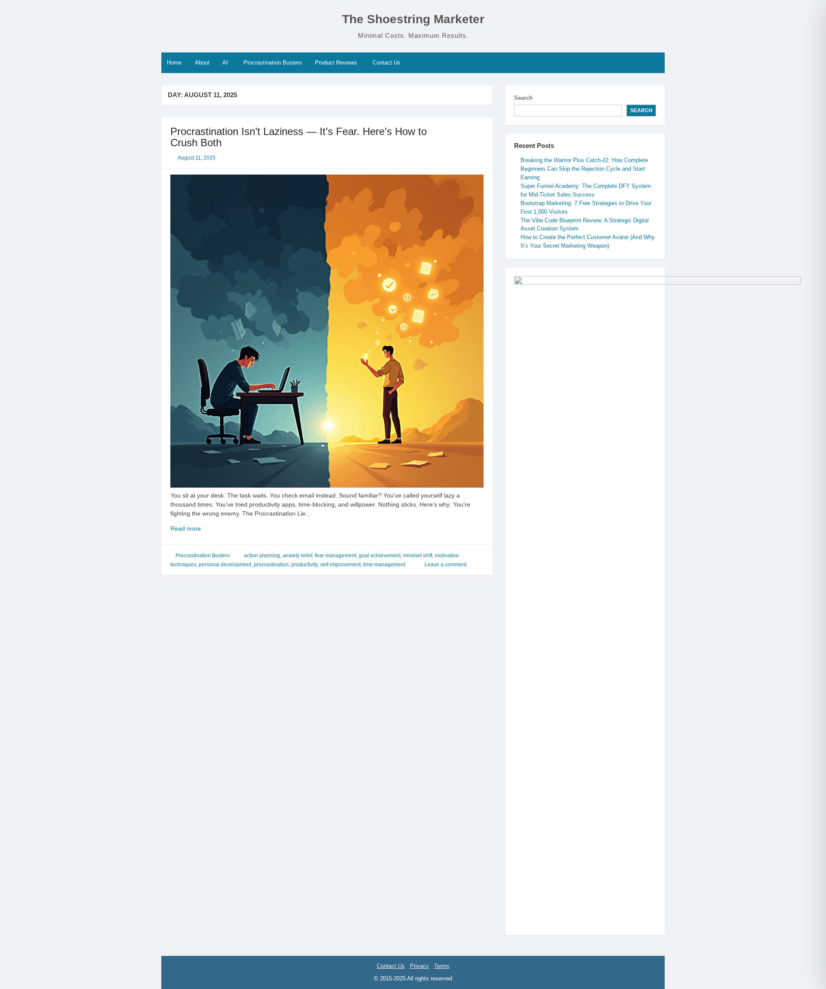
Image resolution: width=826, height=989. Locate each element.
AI (225, 62)
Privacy (419, 966)
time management (384, 565)
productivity (304, 565)
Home (174, 62)
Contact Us (387, 62)
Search (523, 98)
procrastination (271, 565)
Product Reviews (336, 62)
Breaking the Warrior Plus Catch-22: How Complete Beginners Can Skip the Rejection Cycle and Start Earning (584, 169)
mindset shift (417, 556)
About (202, 62)
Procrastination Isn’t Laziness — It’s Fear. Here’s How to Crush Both (298, 137)
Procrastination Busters (272, 62)
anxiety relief (297, 556)
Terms (442, 966)
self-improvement (340, 565)
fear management (335, 556)
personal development (225, 565)
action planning (262, 556)
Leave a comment (445, 565)
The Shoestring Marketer (413, 19)
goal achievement (380, 556)
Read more (205, 529)
